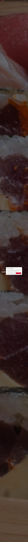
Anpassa (9, 273)
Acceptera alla (18, 273)
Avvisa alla (13, 273)
